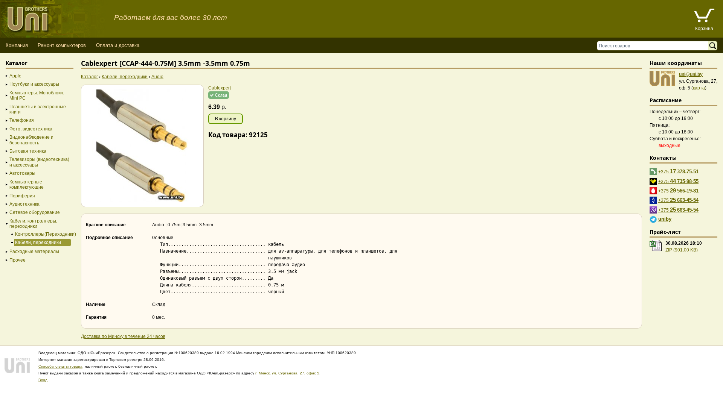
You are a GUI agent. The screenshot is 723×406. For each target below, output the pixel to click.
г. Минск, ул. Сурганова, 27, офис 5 (287, 373)
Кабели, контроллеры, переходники (33, 223)
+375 (678, 171)
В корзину (225, 118)
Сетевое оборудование (34, 212)
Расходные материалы (34, 251)
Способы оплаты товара (60, 366)
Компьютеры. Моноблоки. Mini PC (36, 95)
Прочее (17, 260)
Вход (42, 380)
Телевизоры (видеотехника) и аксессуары (39, 162)
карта (699, 88)
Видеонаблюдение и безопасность (31, 140)
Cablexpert (219, 88)
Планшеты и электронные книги (37, 109)
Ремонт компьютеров (62, 45)
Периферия (22, 195)
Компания (17, 45)
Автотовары (22, 173)
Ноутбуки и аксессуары (34, 84)
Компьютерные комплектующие (26, 184)
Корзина (704, 28)
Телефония (21, 120)
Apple (15, 76)
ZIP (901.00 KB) (681, 250)
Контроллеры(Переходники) (42, 234)
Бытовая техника (27, 151)
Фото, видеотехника (30, 129)
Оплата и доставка (117, 45)
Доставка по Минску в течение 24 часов (123, 336)
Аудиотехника (24, 204)
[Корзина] (704, 16)
